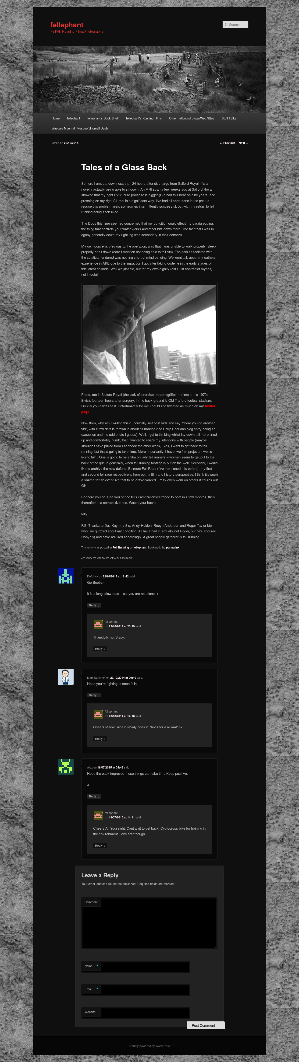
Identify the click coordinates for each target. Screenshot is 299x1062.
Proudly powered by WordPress (149, 1046)
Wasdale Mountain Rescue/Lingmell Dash (80, 128)
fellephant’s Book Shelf (103, 118)
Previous (227, 143)
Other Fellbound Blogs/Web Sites (191, 118)
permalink (172, 547)
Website (90, 1012)
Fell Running (121, 547)
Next (244, 143)
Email (91, 989)
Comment (91, 902)
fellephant (66, 24)
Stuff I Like (229, 118)
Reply (94, 605)
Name (91, 966)
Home (56, 118)
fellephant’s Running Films (144, 118)
